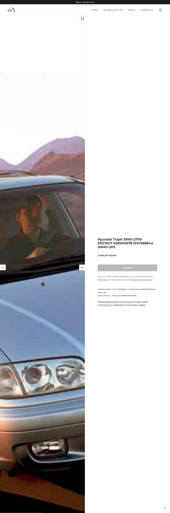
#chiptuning (103, 302)
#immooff (113, 302)
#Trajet (138, 302)
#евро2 (121, 302)
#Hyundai (129, 302)
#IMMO (142, 305)
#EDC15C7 (108, 305)
